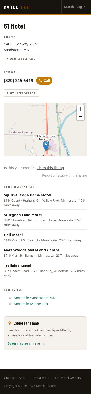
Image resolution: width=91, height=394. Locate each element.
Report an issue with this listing (64, 175)
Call (47, 80)
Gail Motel (13, 234)
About (23, 378)
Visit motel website (21, 93)
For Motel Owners (68, 378)
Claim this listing (50, 167)
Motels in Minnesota (31, 303)
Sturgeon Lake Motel (23, 214)
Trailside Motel (17, 265)
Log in (81, 7)
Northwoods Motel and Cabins (31, 250)
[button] (46, 146)
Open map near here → (26, 343)
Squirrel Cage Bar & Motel (27, 194)
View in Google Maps (21, 58)
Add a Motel (41, 378)
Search (69, 7)
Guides (9, 378)
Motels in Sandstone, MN (35, 297)
